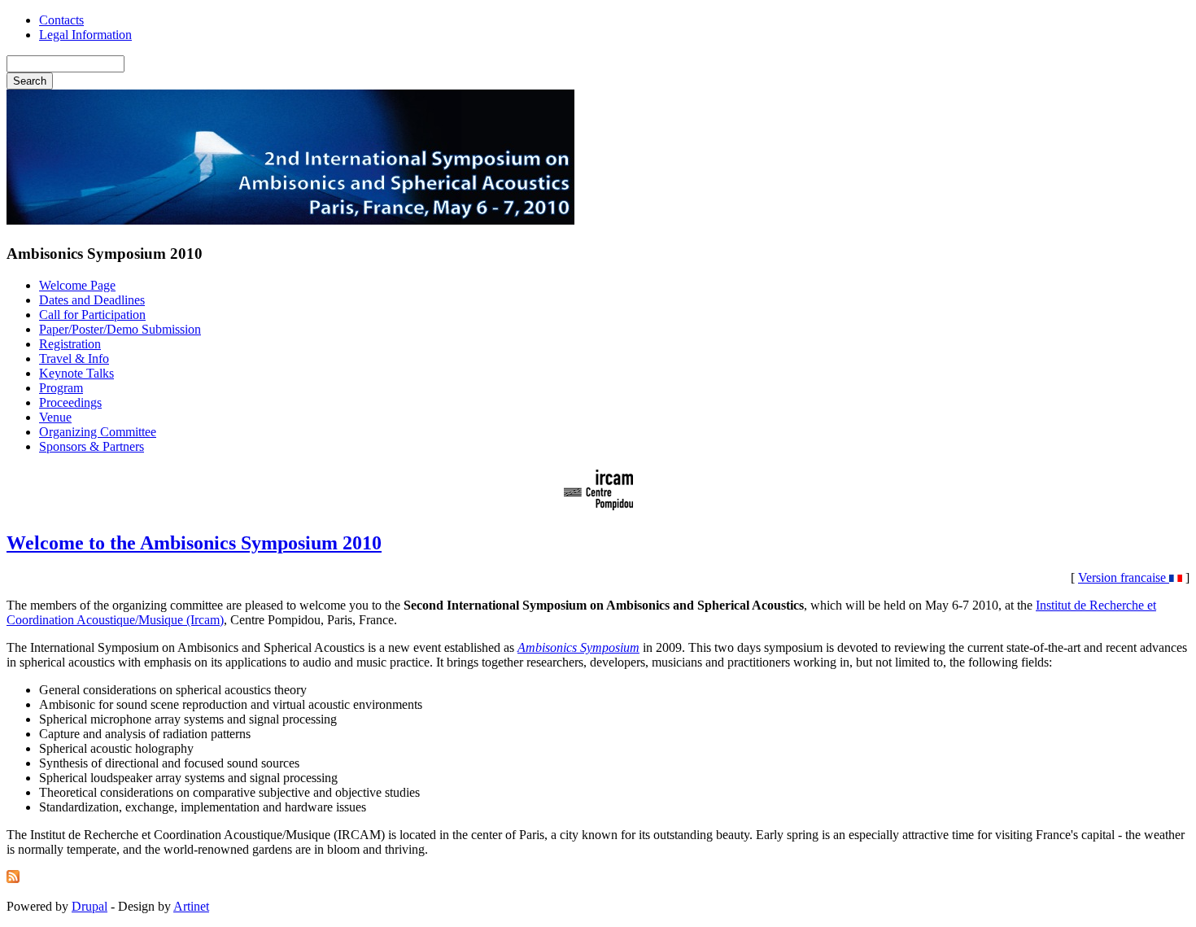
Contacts (61, 20)
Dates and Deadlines (92, 300)
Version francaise (1123, 577)
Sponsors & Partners (91, 446)
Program (61, 388)
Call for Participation (92, 314)
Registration (70, 344)
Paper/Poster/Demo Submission (120, 329)
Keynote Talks (76, 373)
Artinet (191, 906)
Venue (55, 417)
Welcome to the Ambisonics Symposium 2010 (194, 542)
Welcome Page (77, 285)
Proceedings (70, 402)
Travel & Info (74, 358)
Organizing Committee (97, 432)
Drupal (89, 906)
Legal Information (85, 35)
